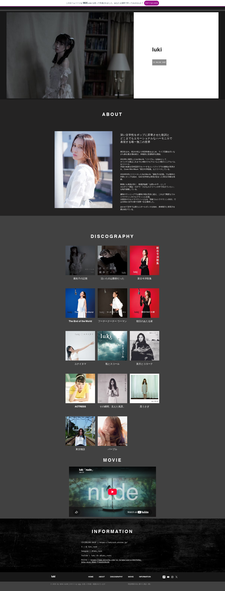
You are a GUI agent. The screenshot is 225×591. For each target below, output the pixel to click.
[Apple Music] (164, 577)
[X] (176, 577)
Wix (79, 584)
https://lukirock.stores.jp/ (113, 542)
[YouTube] (168, 577)
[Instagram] (172, 577)
